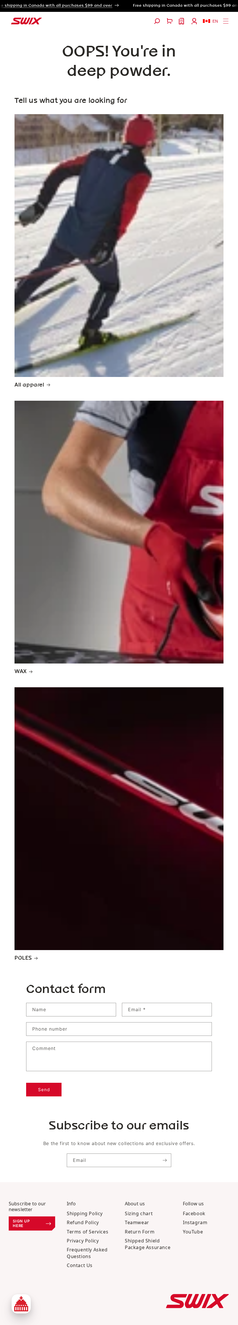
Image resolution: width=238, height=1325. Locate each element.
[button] (157, 21)
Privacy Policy (83, 1240)
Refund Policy (83, 1222)
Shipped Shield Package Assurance (147, 1244)
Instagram (195, 1222)
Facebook (194, 1213)
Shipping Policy (85, 1213)
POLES (23, 958)
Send (44, 1089)
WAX (21, 671)
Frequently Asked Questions (87, 1253)
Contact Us (80, 1265)
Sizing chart (139, 1213)
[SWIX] (197, 1301)
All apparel (29, 385)
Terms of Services (87, 1232)
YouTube (193, 1232)
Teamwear (137, 1222)
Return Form (140, 1232)
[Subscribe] (164, 1160)
